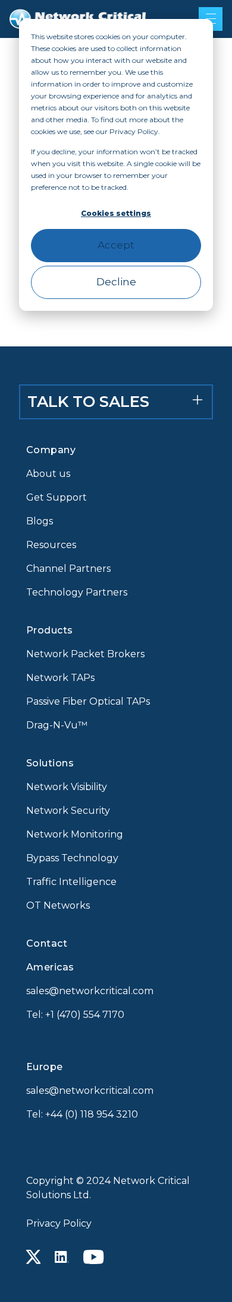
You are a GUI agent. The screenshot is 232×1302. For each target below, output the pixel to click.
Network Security (68, 810)
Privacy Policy (59, 1223)
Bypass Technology (72, 858)
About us (48, 473)
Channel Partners (68, 568)
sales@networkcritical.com (89, 991)
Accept (116, 245)
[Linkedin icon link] (62, 1257)
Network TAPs (60, 677)
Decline (116, 282)
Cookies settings (116, 213)
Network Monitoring (74, 834)
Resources (51, 544)
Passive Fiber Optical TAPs (88, 701)
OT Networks (58, 905)
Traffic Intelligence (71, 881)
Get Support (56, 497)
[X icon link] (33, 1257)
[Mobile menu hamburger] (210, 19)
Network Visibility (66, 786)
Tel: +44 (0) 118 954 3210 (82, 1114)
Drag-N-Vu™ (56, 725)
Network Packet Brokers (85, 654)
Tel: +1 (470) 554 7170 (75, 1014)
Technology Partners (76, 592)
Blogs (39, 521)
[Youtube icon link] (93, 1257)
